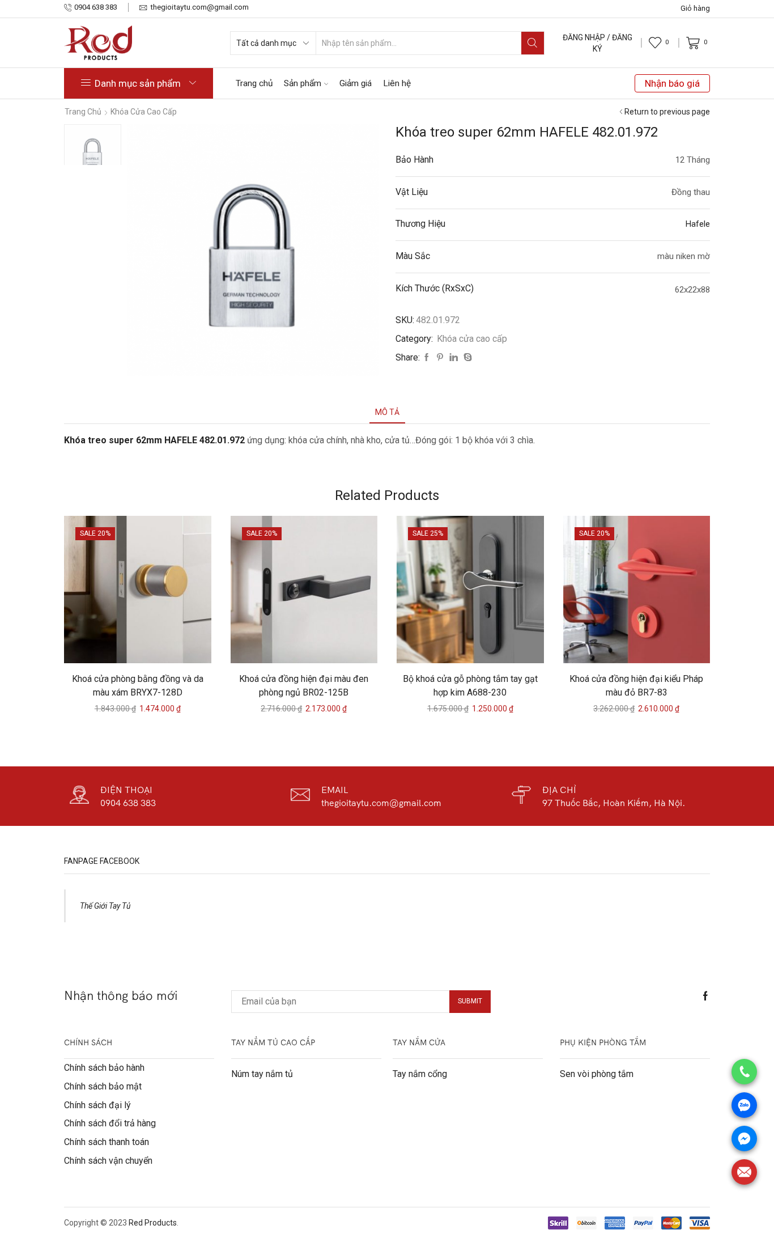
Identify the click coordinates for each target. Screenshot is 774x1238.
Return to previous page (667, 111)
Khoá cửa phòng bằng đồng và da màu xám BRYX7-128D (137, 685)
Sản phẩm (302, 83)
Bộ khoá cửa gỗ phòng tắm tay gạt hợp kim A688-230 (470, 685)
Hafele (698, 224)
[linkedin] (453, 357)
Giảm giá (355, 83)
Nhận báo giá (672, 83)
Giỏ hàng (695, 8)
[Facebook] (426, 357)
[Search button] (532, 43)
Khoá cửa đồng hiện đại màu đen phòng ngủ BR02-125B (303, 685)
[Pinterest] (439, 357)
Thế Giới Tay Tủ (105, 905)
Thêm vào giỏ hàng (143, 645)
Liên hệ (397, 83)
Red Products (153, 1222)
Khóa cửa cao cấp (143, 111)
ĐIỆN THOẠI (126, 789)
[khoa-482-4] (93, 153)
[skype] (466, 357)
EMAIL (334, 789)
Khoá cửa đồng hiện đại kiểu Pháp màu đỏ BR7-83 (636, 685)
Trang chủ (254, 83)
